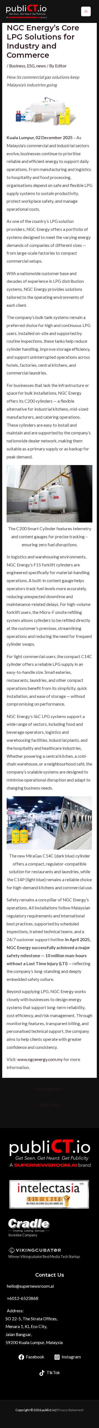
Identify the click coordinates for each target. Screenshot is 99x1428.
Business (17, 65)
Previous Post (49, 1089)
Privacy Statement (70, 1410)
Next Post (49, 1104)
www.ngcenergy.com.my (39, 1059)
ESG (31, 65)
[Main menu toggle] (86, 11)
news (41, 65)
